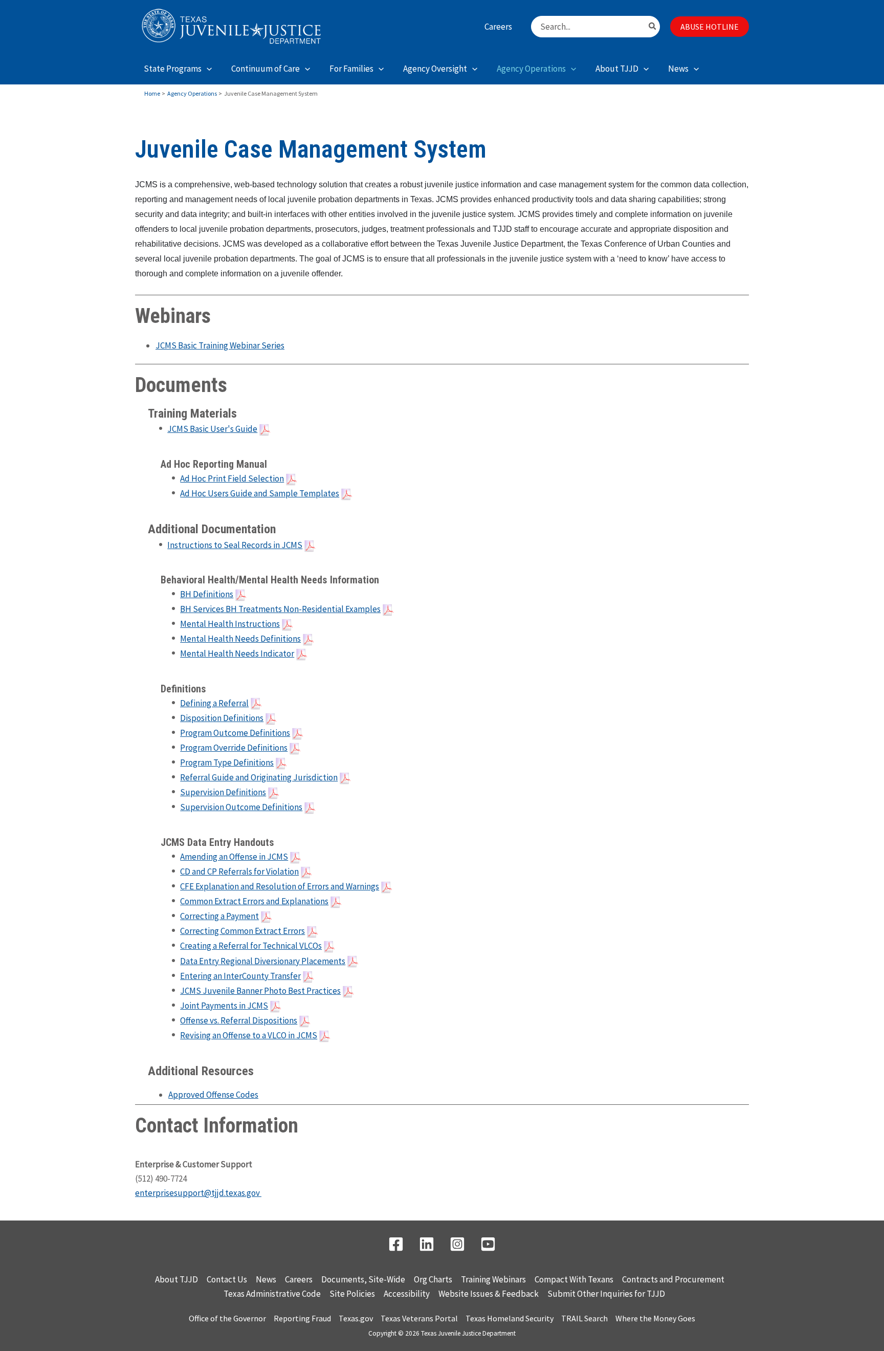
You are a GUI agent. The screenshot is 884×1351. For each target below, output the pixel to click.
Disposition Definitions (221, 718)
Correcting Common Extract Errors (242, 930)
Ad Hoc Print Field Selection (232, 478)
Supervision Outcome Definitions (241, 807)
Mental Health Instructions (230, 623)
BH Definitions (206, 594)
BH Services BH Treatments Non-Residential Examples (280, 609)
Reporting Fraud (302, 1318)
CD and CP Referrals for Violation (239, 871)
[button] (709, 26)
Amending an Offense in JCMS (234, 856)
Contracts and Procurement (673, 1279)
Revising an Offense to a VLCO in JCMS (248, 1035)
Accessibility (407, 1293)
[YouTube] (488, 1244)
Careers (299, 1279)
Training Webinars (493, 1279)
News (266, 1279)
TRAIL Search (584, 1318)
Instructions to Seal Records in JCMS (234, 545)
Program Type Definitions (227, 762)
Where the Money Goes (655, 1318)
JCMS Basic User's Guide (212, 428)
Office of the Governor (227, 1318)
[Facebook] (396, 1244)
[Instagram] (457, 1244)
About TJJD (176, 1279)
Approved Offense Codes (213, 1094)
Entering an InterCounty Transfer (240, 976)
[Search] (653, 26)
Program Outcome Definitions (235, 732)
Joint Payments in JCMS (224, 1005)
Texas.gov (356, 1318)
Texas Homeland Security (510, 1318)
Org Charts (433, 1279)
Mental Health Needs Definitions (240, 638)
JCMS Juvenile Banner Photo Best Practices (260, 990)
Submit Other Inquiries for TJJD (606, 1293)
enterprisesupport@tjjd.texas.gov (198, 1193)
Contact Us (227, 1279)
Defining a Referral (214, 703)
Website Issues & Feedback (488, 1293)
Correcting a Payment (219, 916)
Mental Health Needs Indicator (237, 653)
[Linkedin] (426, 1244)
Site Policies (352, 1293)
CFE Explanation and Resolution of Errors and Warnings (279, 886)
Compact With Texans (574, 1279)
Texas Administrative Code (272, 1293)
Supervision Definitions (223, 792)
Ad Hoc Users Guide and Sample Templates (259, 493)
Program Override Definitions (234, 747)
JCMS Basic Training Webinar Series (220, 345)
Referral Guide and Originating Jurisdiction (259, 777)
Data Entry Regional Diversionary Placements (262, 961)
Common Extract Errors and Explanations (254, 901)
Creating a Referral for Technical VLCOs (251, 945)
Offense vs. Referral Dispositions (238, 1020)
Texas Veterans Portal (419, 1318)
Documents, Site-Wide (363, 1279)
